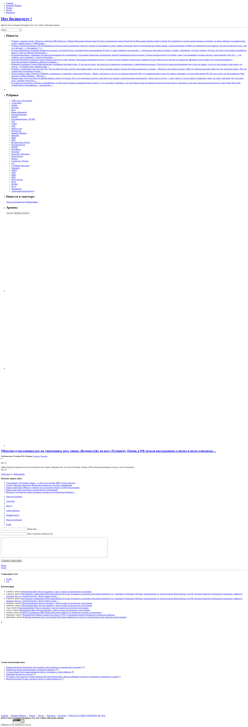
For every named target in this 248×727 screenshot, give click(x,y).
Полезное (62, 715)
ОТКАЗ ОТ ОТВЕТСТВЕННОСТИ (84, 715)
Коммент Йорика (13, 5)
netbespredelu (19, 474)
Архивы (9, 213)
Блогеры (15, 107)
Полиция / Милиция (20, 154)
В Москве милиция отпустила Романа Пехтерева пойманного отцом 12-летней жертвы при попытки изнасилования (74, 617)
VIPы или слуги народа (21, 100)
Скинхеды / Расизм (19, 161)
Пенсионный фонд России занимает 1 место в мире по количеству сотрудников (56, 591)
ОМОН (14, 147)
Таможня (15, 168)
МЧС (13, 140)
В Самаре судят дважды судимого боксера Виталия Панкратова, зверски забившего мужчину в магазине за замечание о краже (62, 677)
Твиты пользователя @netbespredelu (22, 202)
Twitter (9, 579)
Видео (9, 10)
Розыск (9, 8)
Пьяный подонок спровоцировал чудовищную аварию (30, 670)
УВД (13, 172)
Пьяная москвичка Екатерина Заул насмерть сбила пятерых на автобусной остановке (43, 667)
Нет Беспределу (18, 145)
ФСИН (14, 184)
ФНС (13, 177)
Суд (13, 163)
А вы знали (16, 103)
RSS (103, 715)
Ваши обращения (19, 112)
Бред (13, 110)
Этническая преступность (22, 191)
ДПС (13, 126)
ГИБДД (14, 117)
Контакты (10, 12)
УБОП (14, 170)
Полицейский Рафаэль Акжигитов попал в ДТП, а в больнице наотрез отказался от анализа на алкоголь (69, 615)
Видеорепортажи (18, 114)
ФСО (13, 186)
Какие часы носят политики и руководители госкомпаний (32, 490)
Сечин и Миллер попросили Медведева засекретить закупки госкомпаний (39, 485)
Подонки (15, 152)
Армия (14, 105)
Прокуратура (17, 156)
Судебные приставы (20, 166)
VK (7, 581)
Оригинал (5, 474)
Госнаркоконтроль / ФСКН (23, 119)
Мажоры (15, 135)
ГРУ (13, 121)
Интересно (16, 131)
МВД (13, 138)
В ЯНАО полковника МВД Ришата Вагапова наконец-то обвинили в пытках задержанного (61, 612)
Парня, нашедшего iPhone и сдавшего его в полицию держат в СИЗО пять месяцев (42, 487)
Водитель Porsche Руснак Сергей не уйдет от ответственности (33, 679)
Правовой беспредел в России (19, 674)
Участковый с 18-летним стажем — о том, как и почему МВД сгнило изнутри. (40, 483)
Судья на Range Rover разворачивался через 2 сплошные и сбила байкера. (38, 672)
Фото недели (17, 179)
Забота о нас (16, 128)
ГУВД (14, 124)
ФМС (13, 175)
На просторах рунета (20, 142)
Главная (9, 3)
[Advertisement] (22, 253)
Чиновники (16, 189)
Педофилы (16, 149)
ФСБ (13, 182)
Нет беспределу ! (16, 18)
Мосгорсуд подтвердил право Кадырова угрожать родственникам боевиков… (40, 492)
